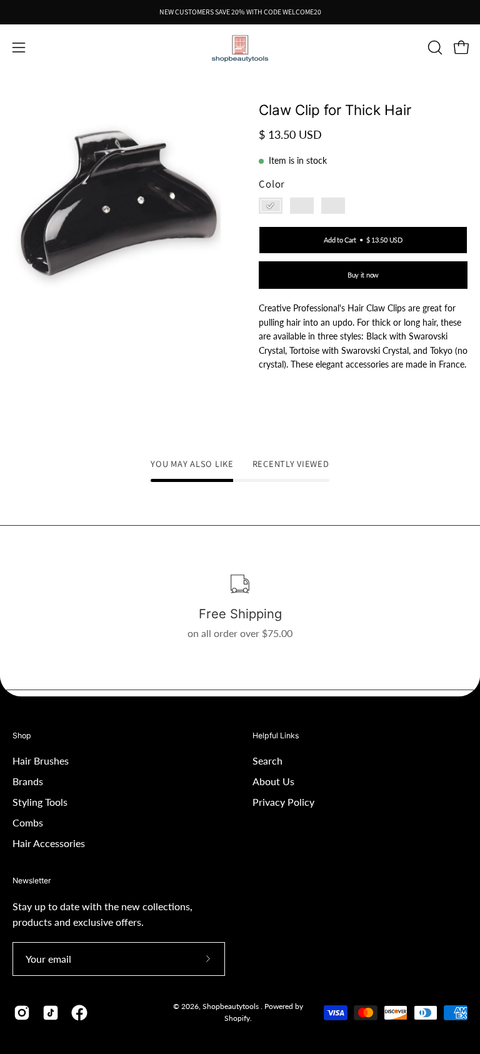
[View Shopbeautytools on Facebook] (79, 1012)
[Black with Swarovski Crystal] (302, 206)
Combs (27, 822)
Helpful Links (275, 735)
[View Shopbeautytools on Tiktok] (50, 1012)
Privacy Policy (283, 802)
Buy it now (363, 275)
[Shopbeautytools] (240, 48)
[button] (433, 47)
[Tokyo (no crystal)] (333, 206)
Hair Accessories (48, 843)
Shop (21, 735)
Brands (27, 781)
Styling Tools (40, 802)
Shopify (237, 1018)
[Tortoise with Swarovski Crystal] (270, 206)
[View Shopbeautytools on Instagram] (21, 1012)
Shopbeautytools (231, 1006)
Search (267, 760)
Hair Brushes (40, 760)
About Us (273, 781)
